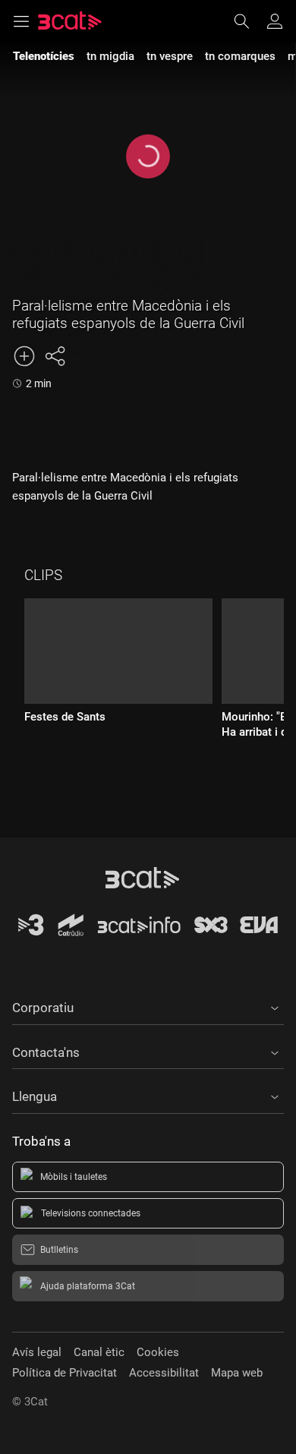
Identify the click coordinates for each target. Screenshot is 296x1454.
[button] (148, 1005)
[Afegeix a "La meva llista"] (24, 356)
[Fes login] (275, 21)
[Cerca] (249, 21)
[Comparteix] (55, 356)
